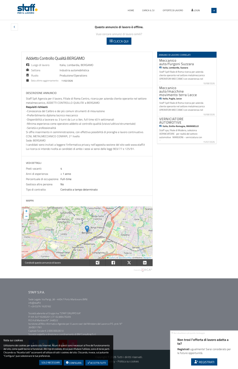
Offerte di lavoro (173, 10)
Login (196, 10)
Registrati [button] (206, 362)
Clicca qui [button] (120, 41)
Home (131, 10)
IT (214, 10)
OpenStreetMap (125, 257)
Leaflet (112, 257)
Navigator (148, 257)
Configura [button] (74, 363)
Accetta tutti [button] (98, 363)
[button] (14, 27)
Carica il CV (148, 10)
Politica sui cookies (128, 361)
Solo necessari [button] (50, 362)
